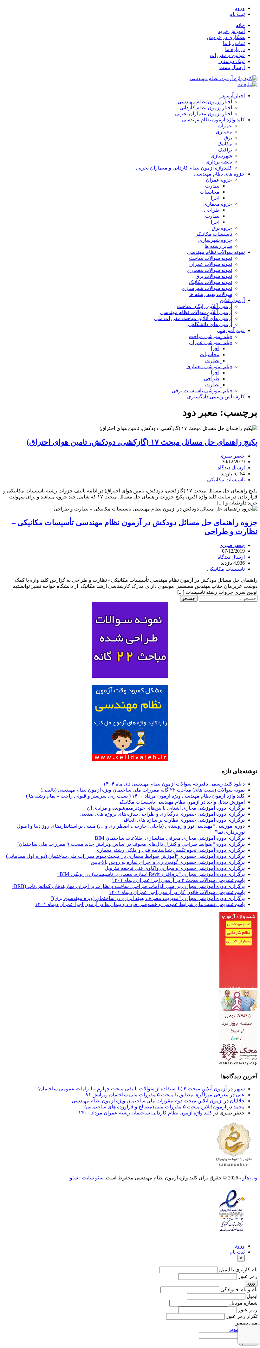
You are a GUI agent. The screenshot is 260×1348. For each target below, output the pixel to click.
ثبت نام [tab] (237, 1252)
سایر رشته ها (218, 246)
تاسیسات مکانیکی (213, 234)
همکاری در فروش (226, 37)
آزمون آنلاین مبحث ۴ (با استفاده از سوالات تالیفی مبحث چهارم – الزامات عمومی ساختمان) (132, 1088)
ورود (240, 8)
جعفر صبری (232, 456)
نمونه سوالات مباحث (210, 258)
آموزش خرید (231, 31)
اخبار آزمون (232, 95)
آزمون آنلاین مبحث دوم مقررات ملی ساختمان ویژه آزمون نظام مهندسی (147, 1100)
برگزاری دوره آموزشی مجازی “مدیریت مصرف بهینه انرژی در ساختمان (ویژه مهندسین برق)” (148, 898)
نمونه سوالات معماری (209, 270)
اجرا (215, 198)
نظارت (212, 186)
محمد (239, 1106)
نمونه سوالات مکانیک (210, 282)
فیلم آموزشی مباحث (210, 336)
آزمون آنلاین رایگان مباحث (204, 306)
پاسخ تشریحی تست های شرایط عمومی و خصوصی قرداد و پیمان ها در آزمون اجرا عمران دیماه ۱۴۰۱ (140, 904)
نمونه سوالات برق (213, 276)
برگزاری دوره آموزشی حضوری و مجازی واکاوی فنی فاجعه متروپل (175, 868)
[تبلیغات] (247, 84)
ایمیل (252, 1296)
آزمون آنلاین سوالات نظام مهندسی (196, 312)
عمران (225, 125)
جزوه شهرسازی (215, 240)
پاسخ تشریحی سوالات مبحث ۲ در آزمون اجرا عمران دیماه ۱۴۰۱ (178, 880)
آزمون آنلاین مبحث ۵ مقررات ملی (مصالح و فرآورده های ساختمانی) (155, 1106)
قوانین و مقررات (227, 55)
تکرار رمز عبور (241, 1316)
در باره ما (235, 49)
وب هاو (249, 1177)
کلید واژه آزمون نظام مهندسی (213, 119)
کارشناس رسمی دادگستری (216, 396)
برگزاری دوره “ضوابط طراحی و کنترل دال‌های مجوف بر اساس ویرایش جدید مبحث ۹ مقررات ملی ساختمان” (130, 844)
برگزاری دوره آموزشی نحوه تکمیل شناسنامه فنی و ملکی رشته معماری (170, 850)
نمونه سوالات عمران (210, 264)
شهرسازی (221, 155)
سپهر (239, 1088)
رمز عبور (247, 1276)
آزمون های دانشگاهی (210, 324)
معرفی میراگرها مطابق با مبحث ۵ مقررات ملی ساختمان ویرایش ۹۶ (157, 1094)
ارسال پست (232, 67)
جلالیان (237, 1100)
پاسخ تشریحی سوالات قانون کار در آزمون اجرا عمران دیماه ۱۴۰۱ (177, 892)
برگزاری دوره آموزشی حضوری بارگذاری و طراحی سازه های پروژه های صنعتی (162, 814)
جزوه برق (222, 228)
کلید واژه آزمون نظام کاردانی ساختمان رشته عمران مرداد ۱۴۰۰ (145, 1112)
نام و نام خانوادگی (238, 1289)
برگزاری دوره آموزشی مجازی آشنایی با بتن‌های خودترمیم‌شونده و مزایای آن (166, 808)
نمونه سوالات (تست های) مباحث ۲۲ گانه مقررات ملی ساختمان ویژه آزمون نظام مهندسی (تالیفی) (143, 790)
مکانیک (225, 143)
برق (228, 137)
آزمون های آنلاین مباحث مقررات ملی (193, 318)
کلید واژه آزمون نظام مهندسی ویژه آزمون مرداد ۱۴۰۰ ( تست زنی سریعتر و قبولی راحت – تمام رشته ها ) (135, 796)
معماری (224, 131)
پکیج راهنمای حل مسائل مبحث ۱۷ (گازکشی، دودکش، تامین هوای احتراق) (142, 442)
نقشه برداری (218, 161)
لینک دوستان (231, 61)
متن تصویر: (245, 1323)
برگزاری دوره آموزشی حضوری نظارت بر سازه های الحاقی (183, 820)
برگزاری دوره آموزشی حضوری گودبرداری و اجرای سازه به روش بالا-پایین (168, 862)
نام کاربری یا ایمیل (238, 1269)
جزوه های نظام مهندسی (219, 174)
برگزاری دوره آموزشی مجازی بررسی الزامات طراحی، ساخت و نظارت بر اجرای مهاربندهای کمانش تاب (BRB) (128, 886)
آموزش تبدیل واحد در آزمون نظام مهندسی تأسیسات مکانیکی (181, 802)
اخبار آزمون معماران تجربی (203, 113)
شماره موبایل (243, 1303)
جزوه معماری (217, 204)
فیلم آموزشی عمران (210, 342)
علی (240, 1094)
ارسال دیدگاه (231, 467)
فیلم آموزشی (231, 330)
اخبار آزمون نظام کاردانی (205, 107)
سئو (74, 1177)
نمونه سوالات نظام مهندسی (216, 252)
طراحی (211, 210)
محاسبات (209, 192)
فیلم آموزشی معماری (209, 366)
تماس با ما (234, 43)
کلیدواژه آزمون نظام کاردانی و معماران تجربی (184, 167)
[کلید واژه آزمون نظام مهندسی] (223, 78)
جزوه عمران (219, 180)
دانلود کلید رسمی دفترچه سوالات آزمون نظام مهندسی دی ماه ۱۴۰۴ (174, 783)
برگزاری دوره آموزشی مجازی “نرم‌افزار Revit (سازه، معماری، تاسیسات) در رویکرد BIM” (151, 874)
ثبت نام (237, 14)
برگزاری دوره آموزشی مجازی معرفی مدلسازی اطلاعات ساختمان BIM (170, 838)
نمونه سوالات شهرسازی (207, 288)
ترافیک (225, 149)
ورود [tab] (240, 1246)
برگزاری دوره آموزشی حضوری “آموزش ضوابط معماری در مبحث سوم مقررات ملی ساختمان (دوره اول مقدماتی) (125, 856)
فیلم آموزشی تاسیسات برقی (202, 390)
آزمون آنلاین (232, 300)
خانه (240, 25)
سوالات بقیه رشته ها (210, 294)
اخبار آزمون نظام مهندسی (205, 101)
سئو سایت (92, 1177)
